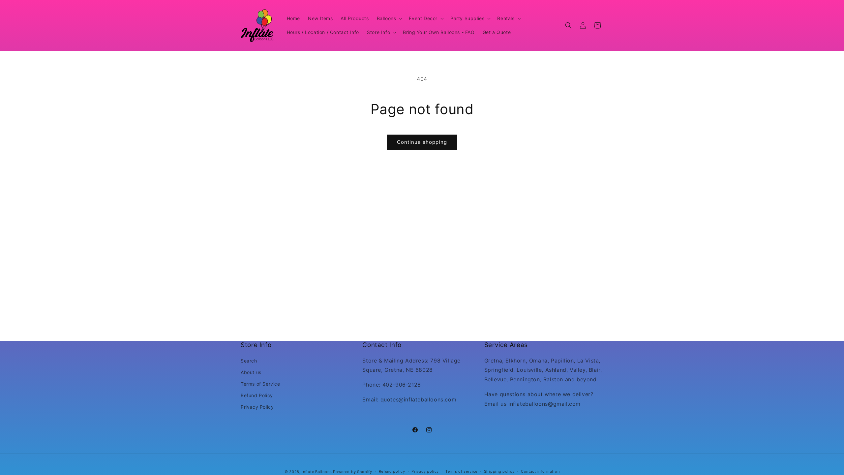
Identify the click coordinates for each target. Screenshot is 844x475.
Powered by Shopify (352, 471)
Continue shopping (422, 142)
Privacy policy (425, 471)
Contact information (540, 471)
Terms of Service (260, 384)
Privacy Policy (257, 407)
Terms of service (461, 471)
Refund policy (392, 471)
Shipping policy (499, 471)
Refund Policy (257, 395)
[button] (389, 18)
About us (251, 372)
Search (249, 361)
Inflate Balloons (317, 471)
